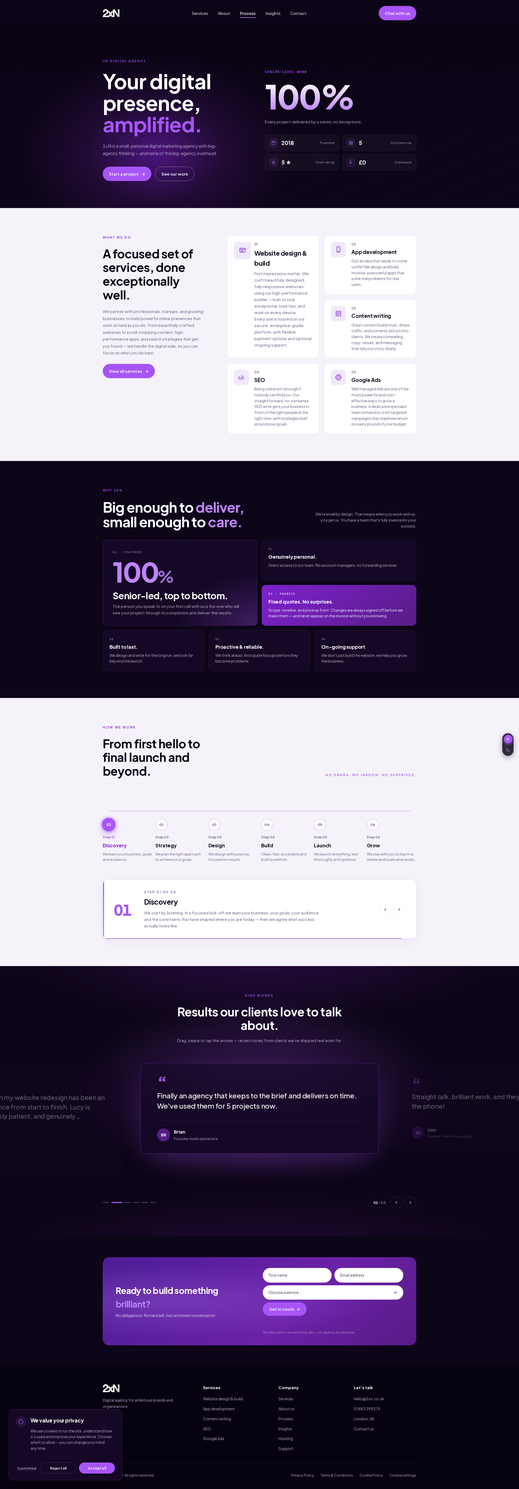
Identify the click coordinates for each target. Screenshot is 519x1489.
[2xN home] (111, 13)
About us (286, 1402)
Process (248, 13)
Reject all (58, 1468)
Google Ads (213, 1431)
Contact (298, 13)
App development (219, 1402)
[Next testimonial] (410, 1196)
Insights (273, 13)
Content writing (217, 1412)
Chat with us (397, 13)
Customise (26, 1468)
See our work (174, 173)
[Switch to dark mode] (508, 744)
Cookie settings (402, 1469)
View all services (129, 371)
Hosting (285, 1431)
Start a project (127, 173)
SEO (207, 1422)
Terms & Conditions (337, 1469)
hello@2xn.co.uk (369, 1392)
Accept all (97, 1468)
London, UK (364, 1412)
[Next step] (399, 906)
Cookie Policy (371, 1469)
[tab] (127, 838)
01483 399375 (367, 1402)
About (224, 13)
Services (200, 13)
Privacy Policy (302, 1469)
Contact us (364, 1422)
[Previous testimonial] (396, 1196)
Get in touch (284, 1302)
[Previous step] (385, 906)
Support (286, 1441)
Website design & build (223, 1392)
